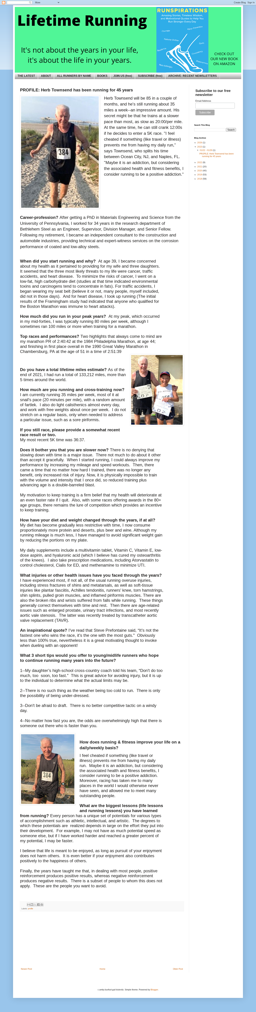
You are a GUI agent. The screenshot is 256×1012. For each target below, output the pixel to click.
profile (30, 909)
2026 (200, 142)
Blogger (154, 989)
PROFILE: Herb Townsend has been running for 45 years (216, 155)
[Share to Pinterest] (42, 904)
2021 (200, 166)
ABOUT (46, 75)
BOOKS (102, 75)
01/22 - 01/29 (206, 150)
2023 (200, 147)
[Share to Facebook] (38, 904)
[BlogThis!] (32, 904)
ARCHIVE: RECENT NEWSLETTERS (192, 75)
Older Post (178, 969)
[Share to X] (35, 904)
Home (102, 969)
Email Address (203, 100)
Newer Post (26, 969)
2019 (200, 174)
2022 (200, 162)
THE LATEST (26, 75)
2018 (200, 179)
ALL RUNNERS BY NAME (74, 75)
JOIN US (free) (122, 75)
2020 (200, 170)
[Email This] (28, 904)
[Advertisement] (102, 941)
